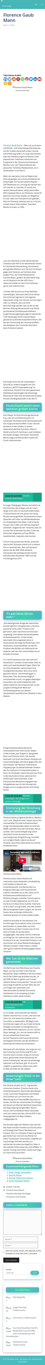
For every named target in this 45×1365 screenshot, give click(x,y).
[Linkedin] (35, 79)
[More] (10, 83)
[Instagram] (27, 79)
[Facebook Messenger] (31, 79)
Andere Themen (13, 1187)
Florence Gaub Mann (12, 145)
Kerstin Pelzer (15, 1175)
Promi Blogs (6, 6)
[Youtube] (39, 79)
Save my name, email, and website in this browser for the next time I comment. (23, 1252)
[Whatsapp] (22, 79)
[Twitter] (10, 79)
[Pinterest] (18, 79)
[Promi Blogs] (6, 1)
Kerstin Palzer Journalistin (21, 1178)
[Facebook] (5, 79)
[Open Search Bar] (42, 4)
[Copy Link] (5, 83)
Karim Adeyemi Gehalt (19, 1181)
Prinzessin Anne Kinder (16, 1197)
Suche (8, 1269)
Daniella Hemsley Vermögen (18, 1193)
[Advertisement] (22, 50)
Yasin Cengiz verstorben (20, 1172)
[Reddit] (14, 79)
